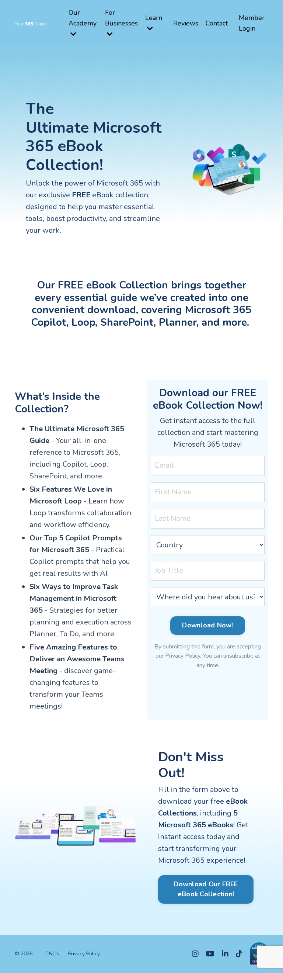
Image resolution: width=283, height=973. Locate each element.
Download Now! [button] (207, 625)
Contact (217, 23)
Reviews (185, 23)
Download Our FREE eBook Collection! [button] (206, 889)
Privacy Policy (84, 953)
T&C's (52, 953)
